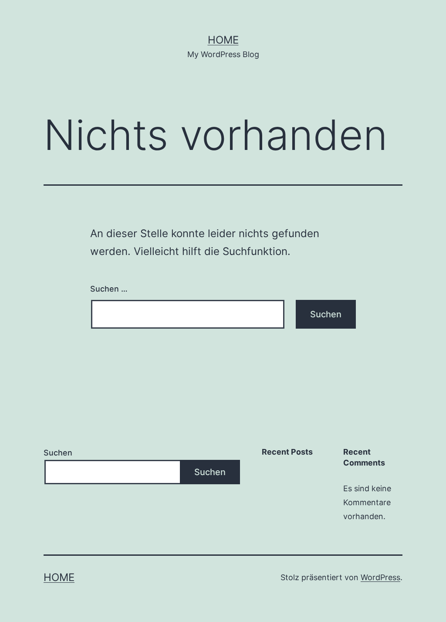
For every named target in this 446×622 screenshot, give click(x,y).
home (223, 40)
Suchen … (109, 288)
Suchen (58, 452)
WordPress (380, 577)
